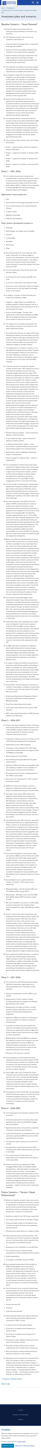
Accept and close (8, 1445)
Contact (20, 1410)
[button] (33, 2)
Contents (13, 1379)
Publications (10, 8)
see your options (29, 1445)
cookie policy (21, 1441)
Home (3, 8)
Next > (20, 1379)
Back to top (5, 1384)
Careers (20, 1419)
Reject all (18, 1445)
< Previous (5, 1379)
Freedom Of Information (20, 1415)
